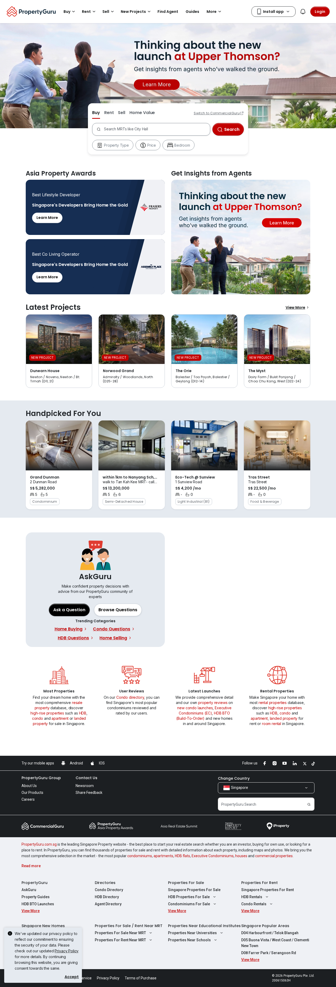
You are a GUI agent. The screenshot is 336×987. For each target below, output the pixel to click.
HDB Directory (107, 897)
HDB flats (182, 856)
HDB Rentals (251, 897)
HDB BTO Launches (38, 904)
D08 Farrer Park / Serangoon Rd (268, 953)
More (212, 11)
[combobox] (156, 129)
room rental (271, 723)
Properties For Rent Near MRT (120, 940)
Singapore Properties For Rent (267, 890)
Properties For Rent (259, 882)
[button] (118, 610)
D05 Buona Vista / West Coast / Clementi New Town (275, 943)
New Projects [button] (133, 11)
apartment (60, 718)
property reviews (212, 702)
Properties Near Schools (189, 940)
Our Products (32, 792)
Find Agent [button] (168, 11)
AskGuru (29, 890)
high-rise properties (47, 713)
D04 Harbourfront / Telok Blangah (269, 933)
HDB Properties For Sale (189, 897)
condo (37, 718)
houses (241, 856)
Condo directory (130, 697)
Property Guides (36, 897)
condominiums (139, 856)
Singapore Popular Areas (265, 925)
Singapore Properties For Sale (194, 890)
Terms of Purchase (140, 978)
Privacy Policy (66, 951)
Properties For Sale (186, 882)
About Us (29, 786)
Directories (105, 882)
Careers (28, 799)
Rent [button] (86, 11)
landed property (284, 718)
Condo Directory (109, 890)
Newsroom (85, 786)
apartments (163, 856)
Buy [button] (67, 11)
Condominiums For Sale (189, 904)
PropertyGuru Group (41, 777)
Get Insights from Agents (240, 237)
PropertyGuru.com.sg (39, 844)
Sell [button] (105, 11)
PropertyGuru (35, 882)
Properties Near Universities (192, 933)
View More (295, 307)
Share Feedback (89, 792)
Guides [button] (192, 11)
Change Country (234, 778)
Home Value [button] (142, 113)
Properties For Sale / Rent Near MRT (128, 925)
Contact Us (86, 777)
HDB (83, 713)
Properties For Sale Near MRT (120, 933)
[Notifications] (303, 11)
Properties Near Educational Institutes (204, 925)
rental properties (273, 702)
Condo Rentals (253, 904)
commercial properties (274, 856)
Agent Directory (108, 904)
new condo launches (195, 708)
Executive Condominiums (213, 856)
